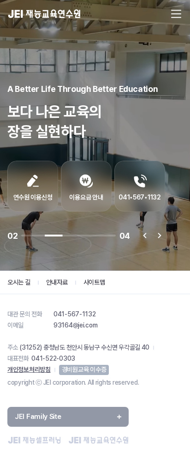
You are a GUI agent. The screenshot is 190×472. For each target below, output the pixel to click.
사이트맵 (94, 282)
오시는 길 (18, 282)
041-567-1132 (74, 314)
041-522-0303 (53, 358)
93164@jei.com (75, 325)
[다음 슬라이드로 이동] (159, 235)
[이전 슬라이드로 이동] (144, 235)
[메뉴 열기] (176, 14)
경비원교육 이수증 (84, 369)
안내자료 (57, 282)
